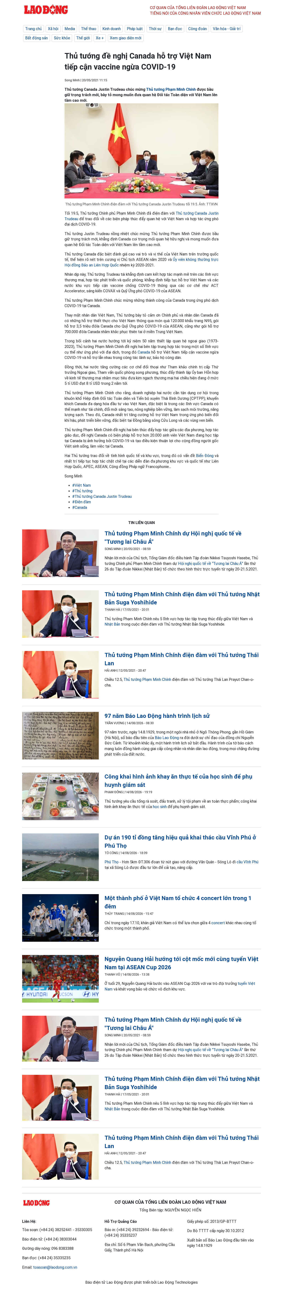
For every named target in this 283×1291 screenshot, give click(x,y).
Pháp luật (135, 28)
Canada (144, 352)
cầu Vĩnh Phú (247, 862)
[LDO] (60, 554)
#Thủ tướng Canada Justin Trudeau (102, 496)
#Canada (79, 507)
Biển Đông (205, 455)
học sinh (160, 806)
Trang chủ (33, 28)
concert (218, 923)
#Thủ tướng (82, 491)
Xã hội (53, 28)
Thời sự (155, 28)
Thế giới (83, 38)
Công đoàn (197, 28)
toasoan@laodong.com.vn (55, 1267)
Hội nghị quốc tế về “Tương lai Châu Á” (210, 563)
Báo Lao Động (167, 737)
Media (69, 28)
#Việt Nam (81, 485)
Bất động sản (36, 38)
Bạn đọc (175, 28)
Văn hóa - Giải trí (226, 28)
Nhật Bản (112, 624)
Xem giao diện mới (125, 38)
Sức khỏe (62, 38)
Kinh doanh (111, 28)
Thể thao (88, 28)
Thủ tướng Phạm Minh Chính (171, 89)
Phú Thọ (112, 862)
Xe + (100, 38)
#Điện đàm (81, 502)
